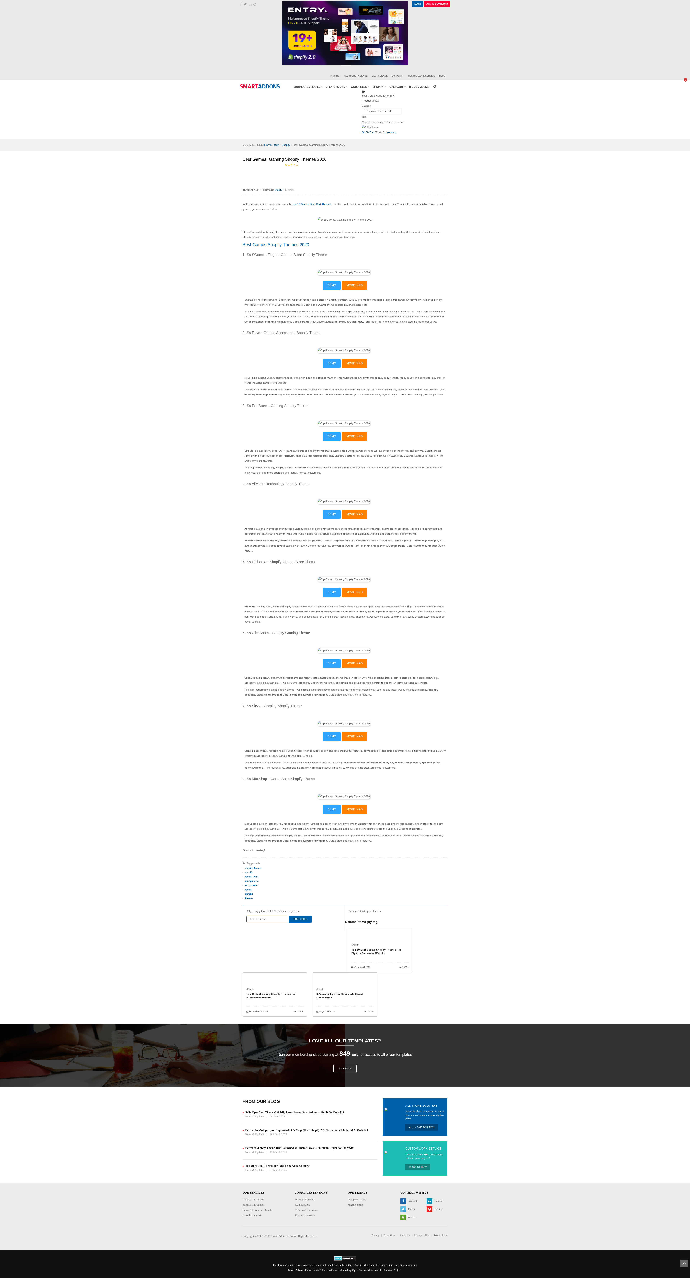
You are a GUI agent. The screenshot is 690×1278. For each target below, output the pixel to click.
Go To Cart (368, 132)
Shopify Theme (275, 377)
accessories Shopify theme (275, 389)
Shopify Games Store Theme (293, 562)
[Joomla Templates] (260, 86)
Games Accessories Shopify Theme (292, 333)
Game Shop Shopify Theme (292, 779)
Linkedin (438, 1201)
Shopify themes (406, 204)
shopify (249, 872)
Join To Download (437, 4)
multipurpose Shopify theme (358, 377)
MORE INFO (354, 285)
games (248, 889)
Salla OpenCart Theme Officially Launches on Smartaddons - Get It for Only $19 (294, 1112)
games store (251, 876)
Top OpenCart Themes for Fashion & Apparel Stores (277, 1165)
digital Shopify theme (282, 689)
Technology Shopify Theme (287, 484)
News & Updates (254, 1116)
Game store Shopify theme (430, 311)
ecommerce (251, 885)
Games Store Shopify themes (267, 231)
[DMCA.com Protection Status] (345, 1258)
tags (276, 144)
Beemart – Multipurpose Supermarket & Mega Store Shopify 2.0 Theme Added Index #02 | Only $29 (306, 1130)
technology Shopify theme (277, 467)
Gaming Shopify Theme (289, 406)
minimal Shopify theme (333, 316)
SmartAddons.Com (299, 1270)
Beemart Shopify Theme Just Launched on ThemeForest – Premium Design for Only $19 (299, 1147)
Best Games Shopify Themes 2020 (276, 244)
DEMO (331, 285)
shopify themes (253, 868)
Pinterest (438, 1209)
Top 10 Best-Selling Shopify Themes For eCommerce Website (271, 996)
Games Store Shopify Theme (304, 255)
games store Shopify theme (270, 540)
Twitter (411, 1209)
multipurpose (252, 881)
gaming (249, 894)
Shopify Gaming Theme (291, 633)
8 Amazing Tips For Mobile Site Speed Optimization (339, 996)
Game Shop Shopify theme (269, 311)
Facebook (412, 1201)
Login (417, 4)
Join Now (345, 1068)
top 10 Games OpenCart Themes (312, 204)
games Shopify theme (410, 299)
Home (268, 144)
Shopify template (432, 611)
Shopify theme (287, 299)
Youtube (411, 1217)
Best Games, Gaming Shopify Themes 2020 (284, 159)
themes (249, 898)
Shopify (286, 144)
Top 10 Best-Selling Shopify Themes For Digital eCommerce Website (376, 951)
